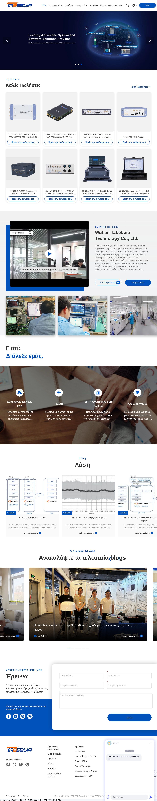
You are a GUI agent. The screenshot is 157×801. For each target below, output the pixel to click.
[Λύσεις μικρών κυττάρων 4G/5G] (32, 494)
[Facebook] (8, 716)
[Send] (151, 797)
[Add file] (108, 797)
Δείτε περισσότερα (141, 87)
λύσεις (78, 5)
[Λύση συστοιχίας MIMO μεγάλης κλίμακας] (88, 494)
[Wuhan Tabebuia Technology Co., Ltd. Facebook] (8, 764)
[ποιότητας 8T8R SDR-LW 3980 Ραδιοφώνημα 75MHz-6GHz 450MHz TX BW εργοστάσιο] (23, 168)
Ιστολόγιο (94, 5)
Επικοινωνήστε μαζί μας (111, 5)
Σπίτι (44, 5)
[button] (75, 64)
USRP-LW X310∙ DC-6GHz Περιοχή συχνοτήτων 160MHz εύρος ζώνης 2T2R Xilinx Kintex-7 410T (97, 135)
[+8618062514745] (22, 716)
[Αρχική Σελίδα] (19, 752)
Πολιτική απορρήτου (14, 796)
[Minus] (150, 743)
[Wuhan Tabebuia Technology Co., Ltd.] (19, 5)
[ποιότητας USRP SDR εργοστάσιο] (78, 69)
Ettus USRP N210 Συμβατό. (134, 137)
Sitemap (26, 796)
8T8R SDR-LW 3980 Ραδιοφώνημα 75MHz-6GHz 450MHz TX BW (22, 192)
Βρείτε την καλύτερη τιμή (23, 142)
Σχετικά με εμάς (55, 5)
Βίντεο (85, 5)
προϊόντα (69, 5)
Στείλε (129, 717)
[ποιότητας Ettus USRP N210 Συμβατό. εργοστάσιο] (134, 112)
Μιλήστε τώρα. (138, 283)
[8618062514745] (15, 716)
